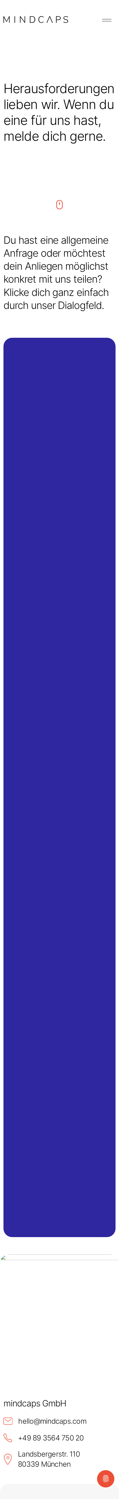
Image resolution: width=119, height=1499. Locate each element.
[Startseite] (35, 20)
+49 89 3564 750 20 (51, 1438)
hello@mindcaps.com (52, 1421)
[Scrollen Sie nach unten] (59, 210)
